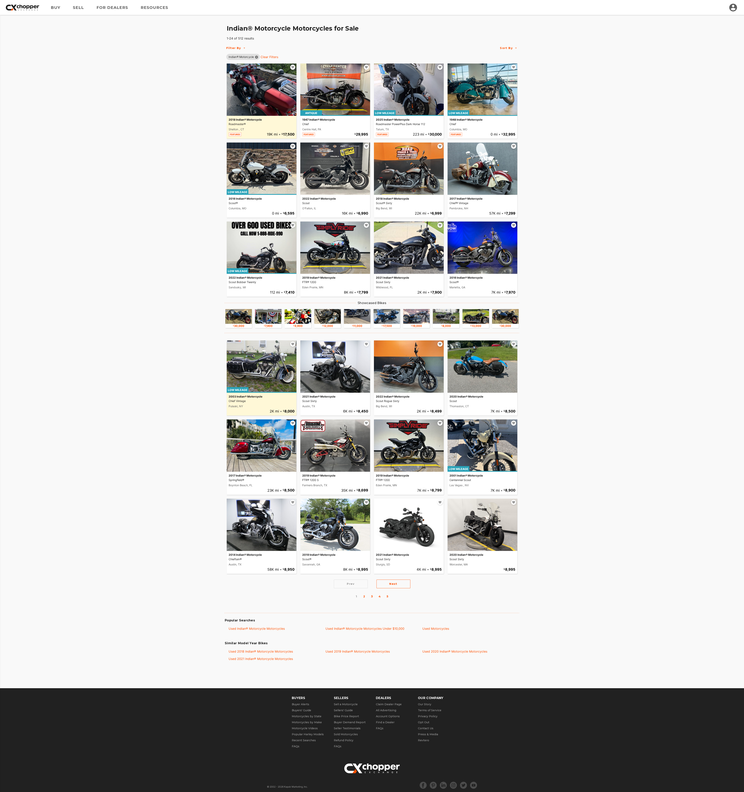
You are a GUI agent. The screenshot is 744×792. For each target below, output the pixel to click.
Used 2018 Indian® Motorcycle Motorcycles (261, 651)
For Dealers (112, 7)
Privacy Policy (427, 716)
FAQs (295, 746)
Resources (154, 7)
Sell (78, 7)
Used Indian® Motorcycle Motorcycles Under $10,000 (365, 629)
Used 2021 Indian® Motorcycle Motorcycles (261, 659)
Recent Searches (304, 740)
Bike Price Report (346, 716)
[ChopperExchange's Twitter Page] (463, 785)
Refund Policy (343, 740)
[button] (241, 56)
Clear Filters (269, 57)
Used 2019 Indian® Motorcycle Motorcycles (358, 651)
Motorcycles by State (306, 716)
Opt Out (423, 722)
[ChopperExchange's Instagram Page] (453, 785)
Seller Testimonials (347, 728)
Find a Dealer (385, 722)
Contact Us (425, 728)
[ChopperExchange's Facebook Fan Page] (423, 785)
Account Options (388, 716)
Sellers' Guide (343, 710)
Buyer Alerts (300, 704)
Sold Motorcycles (346, 734)
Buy (55, 7)
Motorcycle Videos (305, 728)
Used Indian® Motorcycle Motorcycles (257, 629)
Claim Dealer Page (389, 704)
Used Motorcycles (435, 629)
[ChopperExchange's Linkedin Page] (443, 785)
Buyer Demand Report (350, 722)
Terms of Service (429, 710)
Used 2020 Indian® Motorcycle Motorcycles (454, 651)
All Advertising (386, 710)
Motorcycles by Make (307, 722)
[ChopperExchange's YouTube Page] (473, 785)
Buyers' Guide (301, 710)
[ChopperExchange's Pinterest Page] (433, 785)
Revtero (423, 740)
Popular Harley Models (308, 734)
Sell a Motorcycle (346, 704)
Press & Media (428, 734)
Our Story (424, 704)
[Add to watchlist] (292, 67)
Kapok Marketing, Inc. (296, 786)
